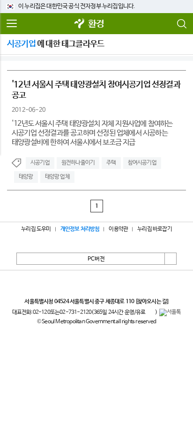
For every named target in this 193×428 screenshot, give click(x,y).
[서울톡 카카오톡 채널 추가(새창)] (170, 312)
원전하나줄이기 (78, 163)
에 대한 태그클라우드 (55, 44)
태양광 (26, 177)
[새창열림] (80, 24)
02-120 (41, 312)
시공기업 (40, 163)
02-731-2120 (75, 312)
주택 (111, 163)
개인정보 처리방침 (80, 229)
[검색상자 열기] (181, 24)
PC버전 (96, 259)
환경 (96, 24)
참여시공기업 (142, 163)
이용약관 (118, 229)
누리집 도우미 (36, 229)
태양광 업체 (57, 177)
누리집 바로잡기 (154, 229)
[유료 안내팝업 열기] (150, 312)
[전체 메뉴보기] (12, 24)
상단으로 (170, 259)
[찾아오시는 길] (152, 301)
